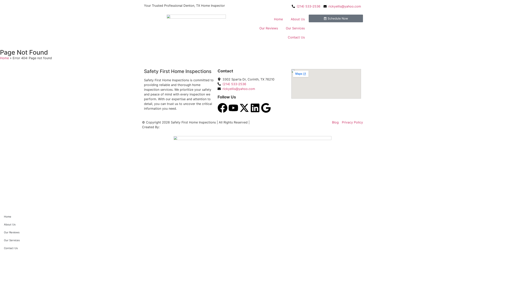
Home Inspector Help (177, 127)
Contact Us (296, 37)
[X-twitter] (244, 108)
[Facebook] (222, 108)
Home (278, 19)
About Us (298, 19)
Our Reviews (268, 28)
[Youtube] (233, 108)
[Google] (266, 108)
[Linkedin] (255, 108)
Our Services (295, 28)
